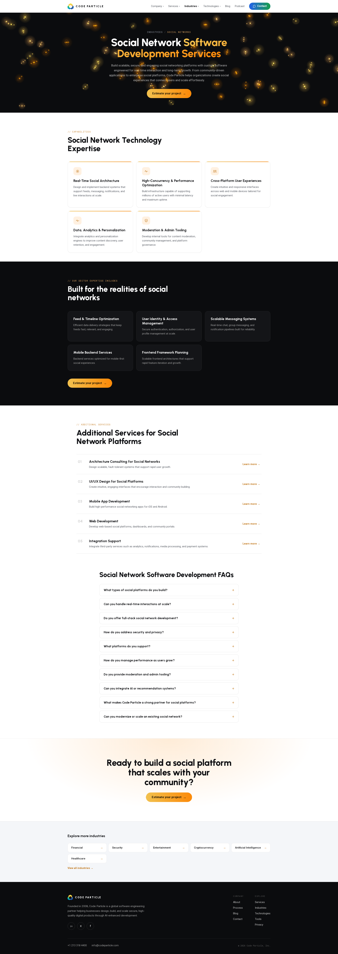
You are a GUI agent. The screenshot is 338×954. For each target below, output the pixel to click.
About (236, 902)
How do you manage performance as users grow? (169, 660)
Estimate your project (169, 93)
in (71, 926)
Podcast (240, 6)
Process (238, 907)
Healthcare (87, 858)
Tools (258, 919)
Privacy (259, 924)
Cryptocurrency (210, 847)
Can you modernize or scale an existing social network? (169, 716)
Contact (262, 6)
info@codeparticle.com (105, 945)
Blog (227, 6)
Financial (87, 847)
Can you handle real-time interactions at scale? (169, 604)
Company (157, 6)
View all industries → (80, 868)
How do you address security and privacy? (169, 632)
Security (128, 847)
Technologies (212, 6)
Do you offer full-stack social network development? (169, 618)
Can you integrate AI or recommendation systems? (169, 688)
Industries (191, 6)
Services (174, 6)
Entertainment (169, 847)
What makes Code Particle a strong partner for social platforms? (169, 702)
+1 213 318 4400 (77, 945)
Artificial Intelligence (251, 847)
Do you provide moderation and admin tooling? (169, 674)
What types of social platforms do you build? (169, 590)
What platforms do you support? (169, 646)
